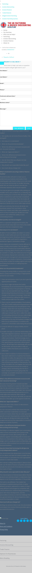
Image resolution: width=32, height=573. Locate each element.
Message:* (3, 109)
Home (5, 30)
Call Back (11, 57)
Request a (6, 57)
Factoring (5, 4)
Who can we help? (9, 34)
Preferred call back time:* (7, 96)
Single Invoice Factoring (9, 16)
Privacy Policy (4, 529)
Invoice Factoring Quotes (10, 19)
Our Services (7, 32)
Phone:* (2, 90)
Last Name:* (3, 77)
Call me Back (19, 128)
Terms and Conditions (6, 526)
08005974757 (10, 49)
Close (28, 128)
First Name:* (3, 70)
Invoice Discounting (8, 7)
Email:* (2, 83)
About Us (6, 43)
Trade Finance (6, 13)
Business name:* (5, 102)
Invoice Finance (7, 10)
